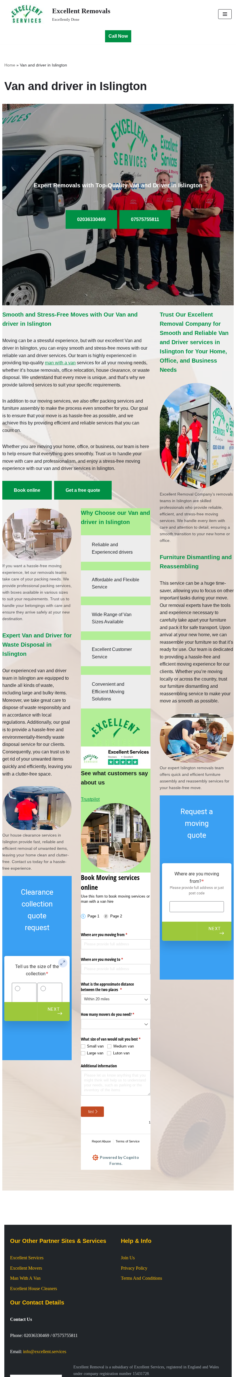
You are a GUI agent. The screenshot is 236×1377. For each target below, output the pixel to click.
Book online (27, 490)
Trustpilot (90, 799)
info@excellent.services (44, 1351)
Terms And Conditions (141, 1278)
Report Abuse (101, 1141)
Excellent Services (26, 1257)
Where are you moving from (111, 934)
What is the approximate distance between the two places (108, 987)
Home (9, 65)
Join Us (128, 1257)
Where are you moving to (108, 959)
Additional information (99, 1066)
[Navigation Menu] (225, 14)
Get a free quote (83, 490)
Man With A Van (25, 1278)
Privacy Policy (134, 1268)
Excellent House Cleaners (33, 1288)
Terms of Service (128, 1141)
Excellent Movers (26, 1268)
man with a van (60, 362)
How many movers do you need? (114, 1014)
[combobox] (115, 999)
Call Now (118, 36)
